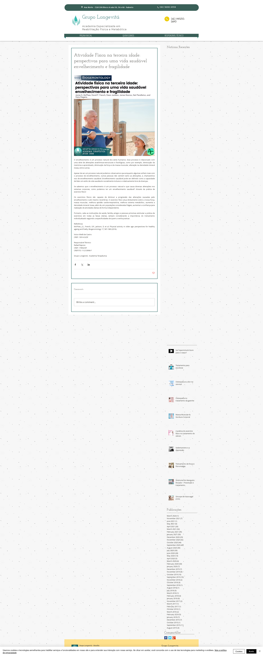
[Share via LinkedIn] (88, 264)
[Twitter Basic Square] (169, 637)
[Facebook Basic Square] (165, 637)
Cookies (238, 651)
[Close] (259, 651)
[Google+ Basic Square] (174, 637)
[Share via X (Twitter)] (82, 264)
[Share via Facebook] (75, 264)
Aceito (251, 651)
